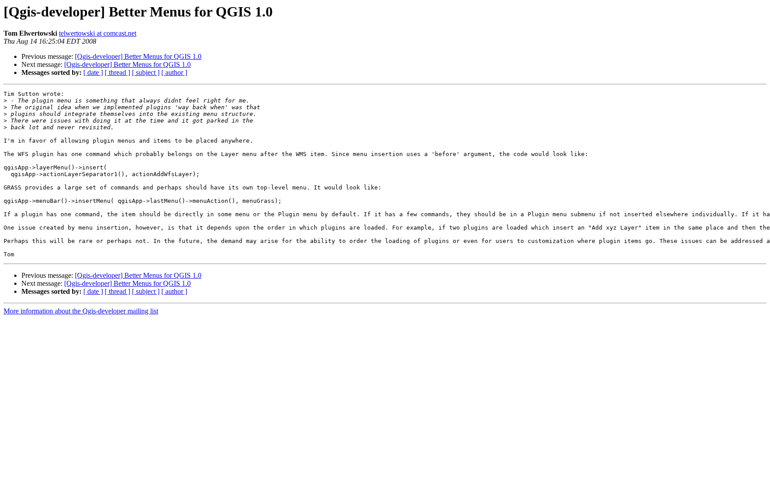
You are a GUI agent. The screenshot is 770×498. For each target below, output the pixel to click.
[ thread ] (117, 72)
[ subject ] (146, 72)
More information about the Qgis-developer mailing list (81, 311)
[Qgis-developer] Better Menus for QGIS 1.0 (138, 56)
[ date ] (93, 72)
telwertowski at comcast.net (97, 33)
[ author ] (174, 72)
